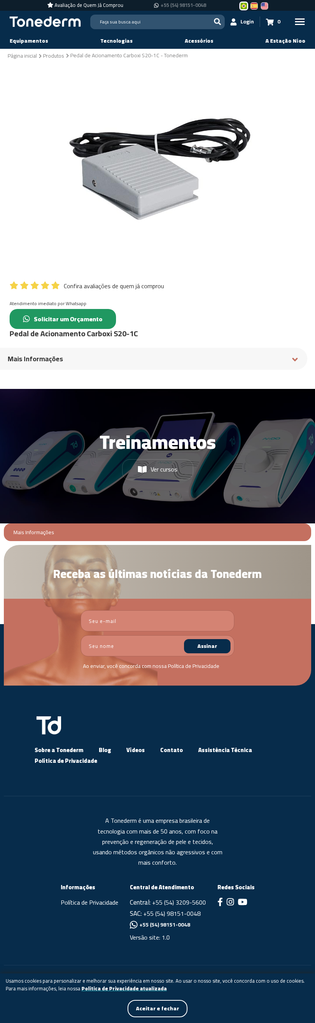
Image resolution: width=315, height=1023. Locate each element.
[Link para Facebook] (220, 902)
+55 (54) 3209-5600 (179, 902)
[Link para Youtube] (242, 902)
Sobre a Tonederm (59, 750)
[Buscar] (217, 21)
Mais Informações (33, 532)
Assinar (207, 646)
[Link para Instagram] (230, 902)
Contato (171, 750)
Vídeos (135, 750)
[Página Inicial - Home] (45, 21)
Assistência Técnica (225, 750)
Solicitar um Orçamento (68, 319)
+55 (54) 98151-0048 (183, 5)
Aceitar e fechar (157, 1008)
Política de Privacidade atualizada (124, 989)
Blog (105, 750)
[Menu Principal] (299, 22)
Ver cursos (164, 469)
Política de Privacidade (193, 666)
